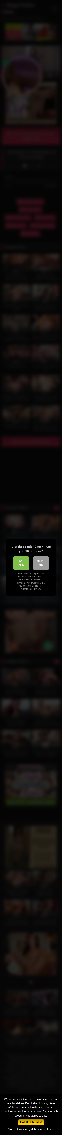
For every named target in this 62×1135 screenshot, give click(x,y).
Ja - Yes (21, 562)
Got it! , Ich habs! (31, 1122)
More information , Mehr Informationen (31, 1129)
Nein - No (41, 562)
